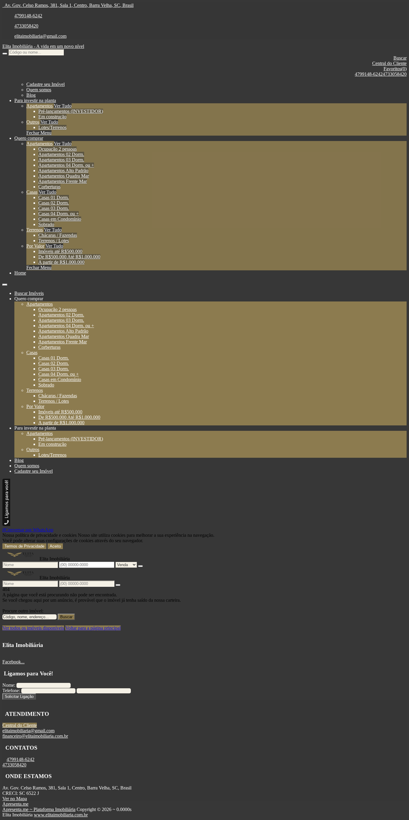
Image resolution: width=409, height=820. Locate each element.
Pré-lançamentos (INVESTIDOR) (70, 111)
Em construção (52, 116)
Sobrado (46, 224)
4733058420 (26, 25)
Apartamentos (39, 105)
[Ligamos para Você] (6, 524)
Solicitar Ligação (19, 696)
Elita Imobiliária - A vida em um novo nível (43, 46)
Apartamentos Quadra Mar (63, 175)
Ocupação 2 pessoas (57, 148)
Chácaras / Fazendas (57, 235)
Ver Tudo (63, 105)
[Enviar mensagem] (140, 566)
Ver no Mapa (14, 798)
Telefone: (11, 690)
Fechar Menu (38, 132)
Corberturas (49, 186)
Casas (31, 192)
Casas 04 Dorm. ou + (58, 213)
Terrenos (34, 229)
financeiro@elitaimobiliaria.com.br (35, 736)
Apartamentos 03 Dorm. (61, 159)
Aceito (55, 546)
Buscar (66, 617)
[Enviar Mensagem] (118, 585)
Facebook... (13, 661)
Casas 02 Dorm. (53, 202)
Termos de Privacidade (24, 546)
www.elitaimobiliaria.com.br (61, 814)
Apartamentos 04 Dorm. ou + (66, 165)
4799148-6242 (28, 15)
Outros (32, 122)
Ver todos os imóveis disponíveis (33, 627)
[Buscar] (4, 53)
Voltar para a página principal (93, 627)
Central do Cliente (19, 725)
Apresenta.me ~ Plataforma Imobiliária (38, 809)
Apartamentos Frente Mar (62, 181)
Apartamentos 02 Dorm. (61, 154)
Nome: (8, 685)
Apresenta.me (15, 804)
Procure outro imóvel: (22, 610)
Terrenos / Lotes (53, 240)
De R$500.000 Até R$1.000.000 (69, 256)
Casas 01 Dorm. (53, 197)
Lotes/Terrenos (52, 127)
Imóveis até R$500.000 (60, 251)
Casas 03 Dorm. (53, 208)
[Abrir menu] (4, 283)
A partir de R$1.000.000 (61, 262)
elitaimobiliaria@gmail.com (40, 36)
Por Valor (35, 245)
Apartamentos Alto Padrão (63, 170)
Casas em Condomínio (59, 219)
